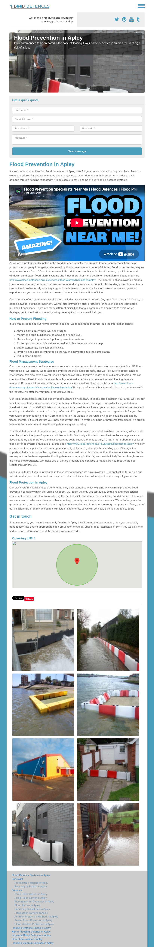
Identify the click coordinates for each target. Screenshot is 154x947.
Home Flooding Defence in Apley (31, 931)
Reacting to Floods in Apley (30, 886)
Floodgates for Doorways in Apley (34, 901)
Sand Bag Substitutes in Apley (32, 909)
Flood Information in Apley (27, 939)
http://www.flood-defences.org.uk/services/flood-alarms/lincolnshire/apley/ (52, 279)
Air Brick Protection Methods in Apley (36, 916)
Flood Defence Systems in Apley (31, 875)
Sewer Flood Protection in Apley (33, 920)
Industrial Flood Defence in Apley (31, 935)
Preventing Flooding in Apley (31, 882)
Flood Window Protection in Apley (34, 924)
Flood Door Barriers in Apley (31, 912)
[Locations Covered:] (11, 5)
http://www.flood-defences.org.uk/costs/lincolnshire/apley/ (100, 443)
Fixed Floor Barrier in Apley (30, 897)
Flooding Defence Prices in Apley (31, 927)
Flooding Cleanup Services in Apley (33, 942)
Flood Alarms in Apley (27, 905)
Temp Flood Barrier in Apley (30, 893)
